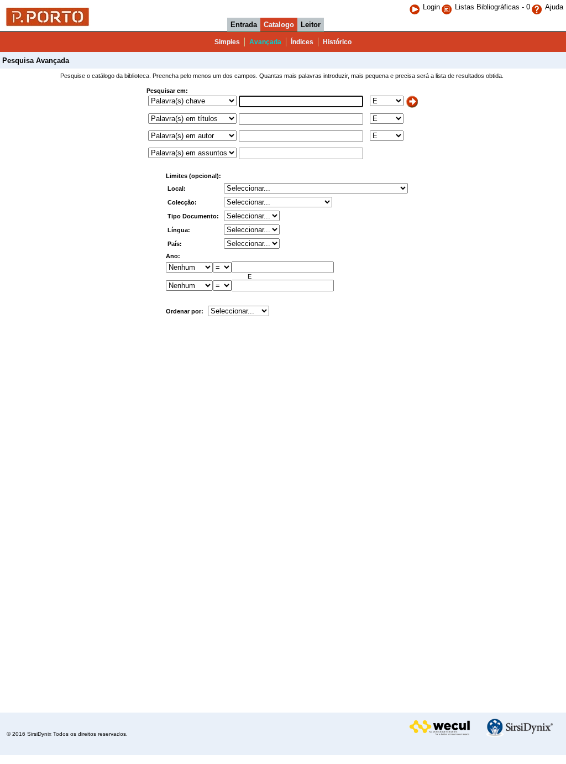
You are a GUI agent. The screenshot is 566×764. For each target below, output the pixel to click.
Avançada (265, 42)
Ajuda (554, 7)
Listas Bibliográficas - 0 (492, 7)
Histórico (337, 42)
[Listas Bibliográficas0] (448, 7)
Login (431, 7)
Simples (227, 42)
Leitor (311, 24)
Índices (302, 42)
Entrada (243, 24)
